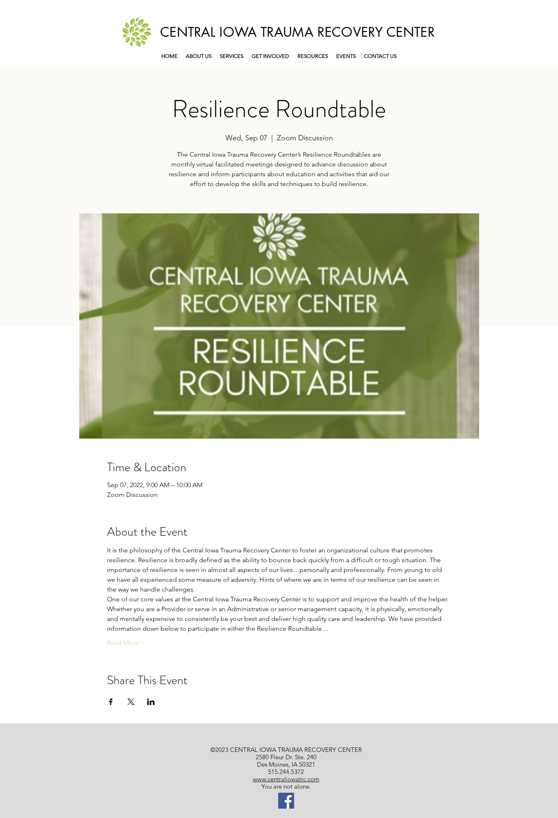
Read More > (126, 643)
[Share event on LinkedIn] (151, 701)
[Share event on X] (131, 701)
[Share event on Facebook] (111, 701)
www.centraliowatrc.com (286, 779)
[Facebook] (286, 801)
